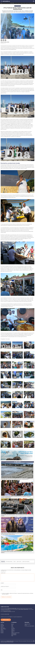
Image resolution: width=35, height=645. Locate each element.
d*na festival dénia (9, 561)
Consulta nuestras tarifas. (5, 614)
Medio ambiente (3, 628)
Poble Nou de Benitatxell (15, 632)
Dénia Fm (19, 3)
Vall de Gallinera (13, 634)
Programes (30, 3)
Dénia (14, 561)
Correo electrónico (5, 586)
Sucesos (2, 631)
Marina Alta (13, 628)
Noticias (2, 622)
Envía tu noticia (6, 619)
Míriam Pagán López (5, 42)
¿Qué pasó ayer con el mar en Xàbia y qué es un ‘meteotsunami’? (15, 478)
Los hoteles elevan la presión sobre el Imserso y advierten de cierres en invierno (16, 552)
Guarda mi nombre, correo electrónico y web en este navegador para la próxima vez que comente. (17, 594)
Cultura (16, 3)
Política (24, 3)
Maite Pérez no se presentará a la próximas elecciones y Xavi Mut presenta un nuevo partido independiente (17, 534)
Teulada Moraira (13, 633)
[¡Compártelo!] (1, 40)
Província (2, 630)
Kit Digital (10, 616)
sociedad (27, 3)
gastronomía (19, 561)
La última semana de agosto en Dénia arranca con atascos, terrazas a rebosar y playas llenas (16, 497)
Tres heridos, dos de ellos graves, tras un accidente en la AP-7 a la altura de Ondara (17, 515)
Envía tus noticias (10, 641)
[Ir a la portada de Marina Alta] (6, 1)
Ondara (12, 629)
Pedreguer (13, 630)
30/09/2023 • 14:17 (3, 43)
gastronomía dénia (25, 561)
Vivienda (2, 632)
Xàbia (12, 635)
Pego (12, 631)
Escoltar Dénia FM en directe (5, 3)
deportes (22, 3)
